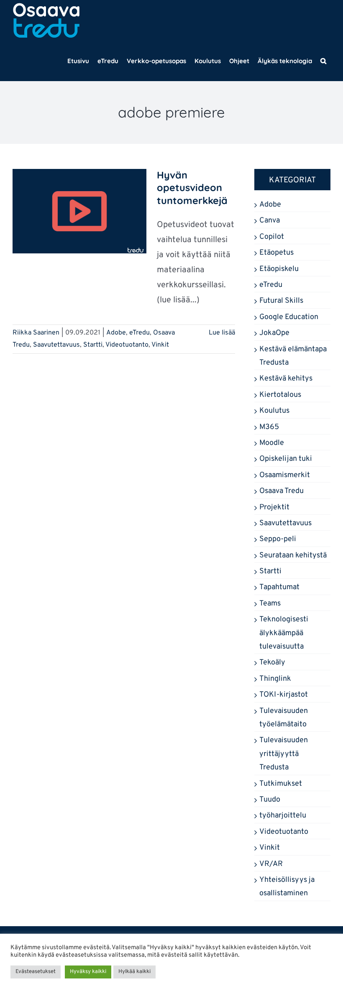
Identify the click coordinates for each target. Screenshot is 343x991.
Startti (92, 345)
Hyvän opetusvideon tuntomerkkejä (192, 188)
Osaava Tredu (281, 491)
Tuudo (269, 800)
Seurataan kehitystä (293, 555)
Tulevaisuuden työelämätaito (283, 717)
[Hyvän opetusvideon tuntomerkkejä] (79, 211)
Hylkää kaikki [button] (134, 971)
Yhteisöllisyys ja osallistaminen (287, 886)
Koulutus (274, 411)
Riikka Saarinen (36, 333)
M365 (269, 427)
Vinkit (160, 345)
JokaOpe (274, 333)
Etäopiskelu (279, 269)
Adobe (116, 333)
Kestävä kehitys (285, 378)
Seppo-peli (277, 539)
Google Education (288, 317)
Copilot (271, 237)
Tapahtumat (279, 587)
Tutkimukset (280, 784)
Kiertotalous (280, 395)
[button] (323, 61)
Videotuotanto (126, 345)
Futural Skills (281, 301)
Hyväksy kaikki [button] (88, 971)
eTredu (139, 333)
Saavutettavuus (56, 345)
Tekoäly (272, 662)
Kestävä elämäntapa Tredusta (293, 356)
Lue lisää (222, 333)
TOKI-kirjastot (283, 695)
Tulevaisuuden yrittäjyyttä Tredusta (283, 754)
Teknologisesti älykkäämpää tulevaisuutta (283, 633)
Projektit (274, 507)
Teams (270, 603)
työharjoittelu (282, 815)
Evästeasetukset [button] (35, 971)
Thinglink (275, 679)
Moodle (271, 443)
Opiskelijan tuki (285, 459)
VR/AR (271, 864)
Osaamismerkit (284, 475)
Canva (269, 220)
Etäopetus (276, 253)
